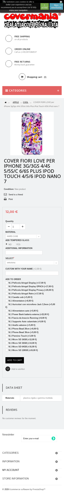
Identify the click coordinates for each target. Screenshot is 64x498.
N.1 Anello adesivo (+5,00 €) (22, 325)
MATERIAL (10, 232)
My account (10, 470)
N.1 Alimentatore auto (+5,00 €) (23, 311)
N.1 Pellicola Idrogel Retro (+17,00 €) (26, 293)
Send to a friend (16, 194)
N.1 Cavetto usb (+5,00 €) (20, 297)
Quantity (9, 221)
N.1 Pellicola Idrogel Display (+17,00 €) (27, 283)
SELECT (9, 258)
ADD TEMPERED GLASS (17, 240)
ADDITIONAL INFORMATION (18, 248)
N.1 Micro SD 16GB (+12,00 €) (23, 339)
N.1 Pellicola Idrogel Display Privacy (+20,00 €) (31, 290)
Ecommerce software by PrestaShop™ (27, 489)
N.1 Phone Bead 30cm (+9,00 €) (23, 332)
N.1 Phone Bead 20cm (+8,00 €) (23, 329)
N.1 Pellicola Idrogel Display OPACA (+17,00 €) (31, 286)
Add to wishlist (18, 369)
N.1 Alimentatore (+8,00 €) (21, 301)
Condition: (9, 189)
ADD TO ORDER (13, 279)
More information (56, 6)
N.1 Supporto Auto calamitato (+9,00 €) (27, 321)
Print (11, 199)
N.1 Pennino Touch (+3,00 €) (22, 336)
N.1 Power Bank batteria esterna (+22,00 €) (29, 314)
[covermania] (32, 20)
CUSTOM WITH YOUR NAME (19, 269)
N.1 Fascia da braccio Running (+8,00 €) (28, 318)
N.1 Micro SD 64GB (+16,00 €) (23, 346)
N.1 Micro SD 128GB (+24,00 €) (23, 350)
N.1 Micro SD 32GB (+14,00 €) (23, 343)
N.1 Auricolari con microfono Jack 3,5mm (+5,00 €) (30, 305)
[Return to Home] (5, 102)
